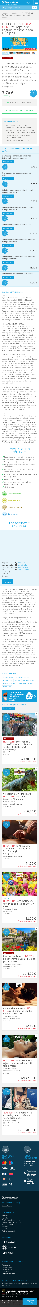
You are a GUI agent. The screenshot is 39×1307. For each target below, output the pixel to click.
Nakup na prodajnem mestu (12, 1222)
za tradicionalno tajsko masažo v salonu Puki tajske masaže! (17, 1063)
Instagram (12, 1247)
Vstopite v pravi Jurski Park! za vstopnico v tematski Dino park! (17, 796)
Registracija (6, 1265)
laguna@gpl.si (22, 565)
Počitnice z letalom (8, 1224)
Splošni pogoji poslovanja (11, 1220)
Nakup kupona (7, 1267)
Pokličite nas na (31, 1173)
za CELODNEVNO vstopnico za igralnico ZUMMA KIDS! (18, 904)
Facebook (11, 1242)
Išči (34, 8)
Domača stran (23, 567)
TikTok (10, 1253)
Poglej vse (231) (8, 708)
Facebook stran (23, 569)
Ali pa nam (30, 1181)
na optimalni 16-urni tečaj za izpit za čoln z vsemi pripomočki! (18, 1115)
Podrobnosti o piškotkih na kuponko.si (10, 1301)
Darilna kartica (7, 1269)
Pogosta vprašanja (8, 1274)
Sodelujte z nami (8, 1206)
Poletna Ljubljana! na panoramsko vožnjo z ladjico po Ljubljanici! (19, 959)
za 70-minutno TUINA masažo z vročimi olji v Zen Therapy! (18, 848)
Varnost (5, 1227)
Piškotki (4, 1229)
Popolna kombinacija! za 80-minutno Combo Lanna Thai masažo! (17, 1011)
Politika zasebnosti (8, 1231)
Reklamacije (6, 1272)
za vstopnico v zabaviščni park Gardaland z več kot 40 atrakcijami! (17, 744)
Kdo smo (5, 1216)
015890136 (21, 563)
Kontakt (5, 1218)
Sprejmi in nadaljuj (30, 1301)
